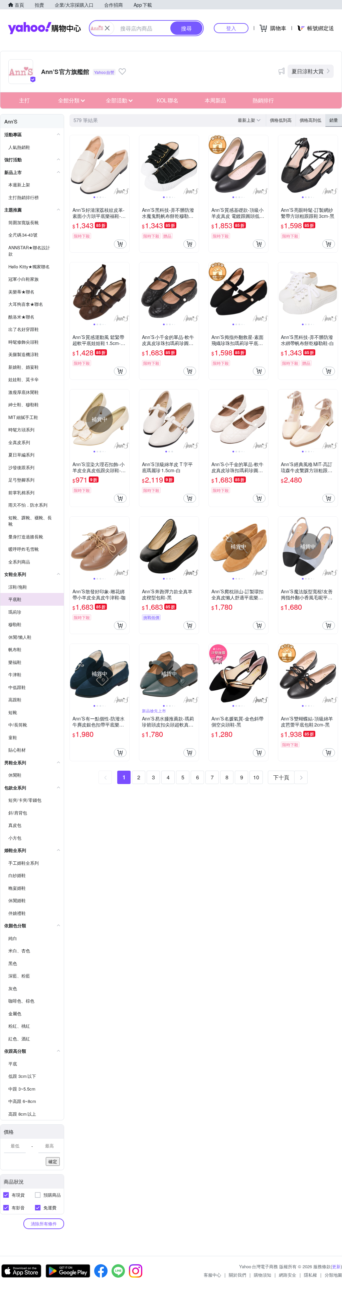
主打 (24, 100)
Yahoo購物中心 (44, 28)
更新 (336, 1266)
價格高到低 (310, 120)
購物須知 (262, 1275)
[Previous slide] (74, 165)
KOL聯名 (167, 100)
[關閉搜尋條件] (107, 28)
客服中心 (212, 1275)
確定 (52, 1161)
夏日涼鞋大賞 (308, 71)
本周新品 (215, 100)
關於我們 (237, 1275)
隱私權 (310, 1275)
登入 (231, 27)
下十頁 (281, 777)
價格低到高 (281, 120)
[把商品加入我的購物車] (120, 244)
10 (256, 777)
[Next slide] (125, 165)
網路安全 (287, 1275)
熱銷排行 (263, 100)
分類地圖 (333, 1275)
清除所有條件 (44, 1223)
